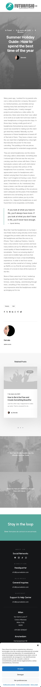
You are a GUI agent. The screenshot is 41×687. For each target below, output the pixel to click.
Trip (13, 306)
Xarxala (23, 57)
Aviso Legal (34, 684)
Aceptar (21, 669)
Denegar (20, 675)
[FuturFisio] (20, 6)
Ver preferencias (20, 680)
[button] (38, 645)
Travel (9, 30)
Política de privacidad (23, 684)
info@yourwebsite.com (20, 572)
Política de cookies (9, 684)
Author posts (7, 344)
